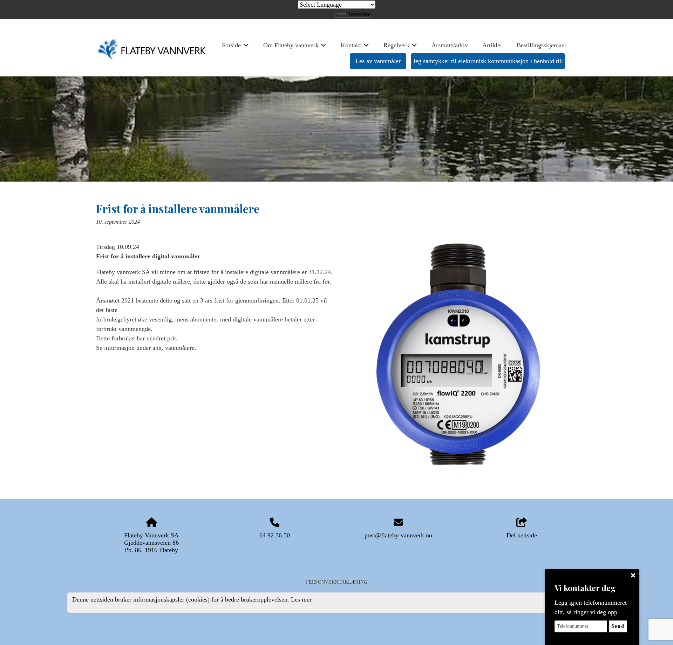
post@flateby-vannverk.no (398, 535)
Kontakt (355, 47)
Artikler (492, 45)
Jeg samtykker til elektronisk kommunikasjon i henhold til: (488, 60)
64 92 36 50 (274, 535)
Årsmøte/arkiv (449, 45)
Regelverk (400, 47)
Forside (235, 47)
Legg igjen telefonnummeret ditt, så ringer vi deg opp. (591, 607)
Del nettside (522, 535)
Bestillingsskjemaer (541, 45)
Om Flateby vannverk (295, 47)
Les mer (301, 599)
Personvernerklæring (336, 582)
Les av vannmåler (378, 60)
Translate (359, 14)
